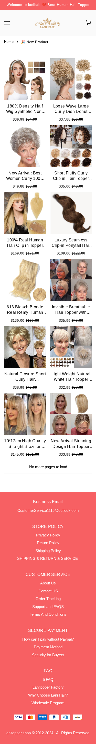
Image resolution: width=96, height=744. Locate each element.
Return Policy (48, 543)
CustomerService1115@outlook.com (48, 510)
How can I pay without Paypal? (48, 639)
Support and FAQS (48, 606)
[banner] (47, 22)
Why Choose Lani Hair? (48, 695)
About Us (48, 583)
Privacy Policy (48, 535)
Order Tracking (48, 598)
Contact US (48, 591)
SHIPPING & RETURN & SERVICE (48, 558)
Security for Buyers (48, 655)
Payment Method (48, 647)
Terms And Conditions (48, 614)
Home (9, 42)
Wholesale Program (48, 703)
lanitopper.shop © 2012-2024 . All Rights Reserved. (48, 733)
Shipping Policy (48, 551)
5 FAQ (48, 679)
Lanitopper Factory (48, 687)
